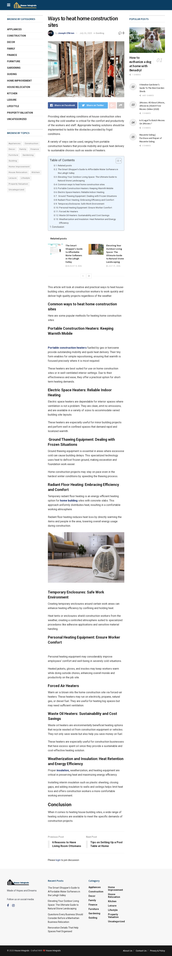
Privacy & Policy (157, 950)
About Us (127, 950)
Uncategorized (17, 119)
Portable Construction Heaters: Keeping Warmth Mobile (85, 188)
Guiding (100, 33)
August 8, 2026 (74, 266)
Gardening (13, 67)
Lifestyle (13, 106)
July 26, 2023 (86, 33)
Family (11, 48)
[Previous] (82, 276)
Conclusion (58, 226)
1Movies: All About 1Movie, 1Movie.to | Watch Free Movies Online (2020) (152, 106)
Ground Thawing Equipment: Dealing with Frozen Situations (87, 196)
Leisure (11, 99)
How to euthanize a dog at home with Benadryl (140, 63)
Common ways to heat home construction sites (81, 184)
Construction (16, 35)
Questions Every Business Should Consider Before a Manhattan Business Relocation (65, 918)
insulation (63, 770)
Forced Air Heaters (68, 211)
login (58, 860)
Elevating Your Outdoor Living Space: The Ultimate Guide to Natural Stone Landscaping (87, 178)
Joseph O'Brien (66, 33)
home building (69, 500)
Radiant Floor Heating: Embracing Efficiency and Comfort (86, 199)
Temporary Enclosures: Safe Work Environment (81, 203)
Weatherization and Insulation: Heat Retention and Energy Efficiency (87, 221)
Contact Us (141, 950)
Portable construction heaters (67, 347)
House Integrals (21, 950)
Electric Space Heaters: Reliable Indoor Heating (81, 192)
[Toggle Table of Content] (117, 161)
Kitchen (12, 93)
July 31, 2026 (114, 266)
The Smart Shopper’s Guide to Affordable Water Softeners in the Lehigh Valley (88, 171)
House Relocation (18, 87)
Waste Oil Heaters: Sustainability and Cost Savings (84, 215)
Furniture (13, 61)
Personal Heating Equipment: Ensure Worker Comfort (85, 207)
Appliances (14, 29)
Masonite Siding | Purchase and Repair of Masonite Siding (150, 138)
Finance (12, 55)
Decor (11, 42)
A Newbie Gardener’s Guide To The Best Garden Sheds (151, 88)
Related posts (65, 165)
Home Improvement (19, 80)
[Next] (89, 276)
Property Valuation (20, 112)
